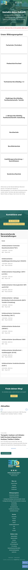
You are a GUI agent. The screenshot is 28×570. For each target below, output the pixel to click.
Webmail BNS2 (14, 536)
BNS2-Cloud (14, 542)
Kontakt (14, 530)
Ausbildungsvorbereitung (14, 508)
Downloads (14, 516)
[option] (14, 430)
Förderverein (14, 489)
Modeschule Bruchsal (14, 497)
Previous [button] (2, 410)
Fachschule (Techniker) (14, 495)
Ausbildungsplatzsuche (14, 524)
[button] (2, 567)
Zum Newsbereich (6, 453)
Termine (14, 518)
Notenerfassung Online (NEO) (14, 548)
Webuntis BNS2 (14, 538)
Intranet (14, 540)
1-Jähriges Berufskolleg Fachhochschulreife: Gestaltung (14, 501)
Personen (14, 485)
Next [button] (26, 410)
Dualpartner (14, 487)
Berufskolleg (14, 503)
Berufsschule (14, 505)
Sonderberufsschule (14, 510)
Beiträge (14, 520)
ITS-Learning (14, 546)
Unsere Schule (14, 483)
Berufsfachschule (14, 506)
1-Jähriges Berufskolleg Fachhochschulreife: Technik (14, 499)
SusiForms (14, 552)
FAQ (14, 526)
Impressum (10, 557)
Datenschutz (17, 557)
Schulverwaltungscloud (14, 550)
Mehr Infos (13, 448)
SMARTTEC (16, 559)
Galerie (14, 522)
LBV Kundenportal (14, 544)
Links (14, 528)
